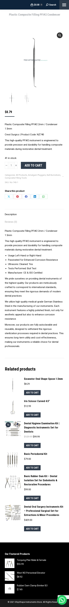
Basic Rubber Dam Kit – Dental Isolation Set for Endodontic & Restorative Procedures (40, 480)
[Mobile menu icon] (64, 5)
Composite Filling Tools (16, 178)
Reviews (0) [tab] (11, 221)
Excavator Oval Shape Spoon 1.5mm (43, 378)
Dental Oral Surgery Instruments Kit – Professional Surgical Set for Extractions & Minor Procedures (43, 511)
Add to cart (33, 165)
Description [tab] (11, 214)
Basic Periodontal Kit (35, 453)
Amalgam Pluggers (37, 175)
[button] (60, 35)
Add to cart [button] (32, 392)
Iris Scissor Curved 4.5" (37, 401)
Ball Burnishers (53, 175)
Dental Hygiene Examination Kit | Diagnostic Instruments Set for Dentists (42, 427)
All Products (21, 175)
